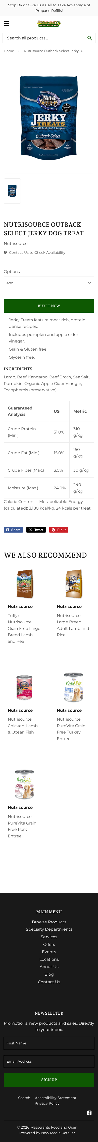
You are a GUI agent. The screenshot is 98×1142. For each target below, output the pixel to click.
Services (49, 936)
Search (24, 1098)
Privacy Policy (47, 1103)
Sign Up (49, 1080)
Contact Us (49, 981)
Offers (49, 944)
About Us (49, 966)
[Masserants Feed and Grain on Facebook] (89, 1113)
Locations (49, 959)
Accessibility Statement (55, 1098)
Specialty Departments (49, 929)
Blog (49, 974)
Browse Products (49, 922)
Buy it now (49, 306)
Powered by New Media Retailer (47, 1133)
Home (9, 51)
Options (12, 271)
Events (49, 951)
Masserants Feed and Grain (53, 1127)
